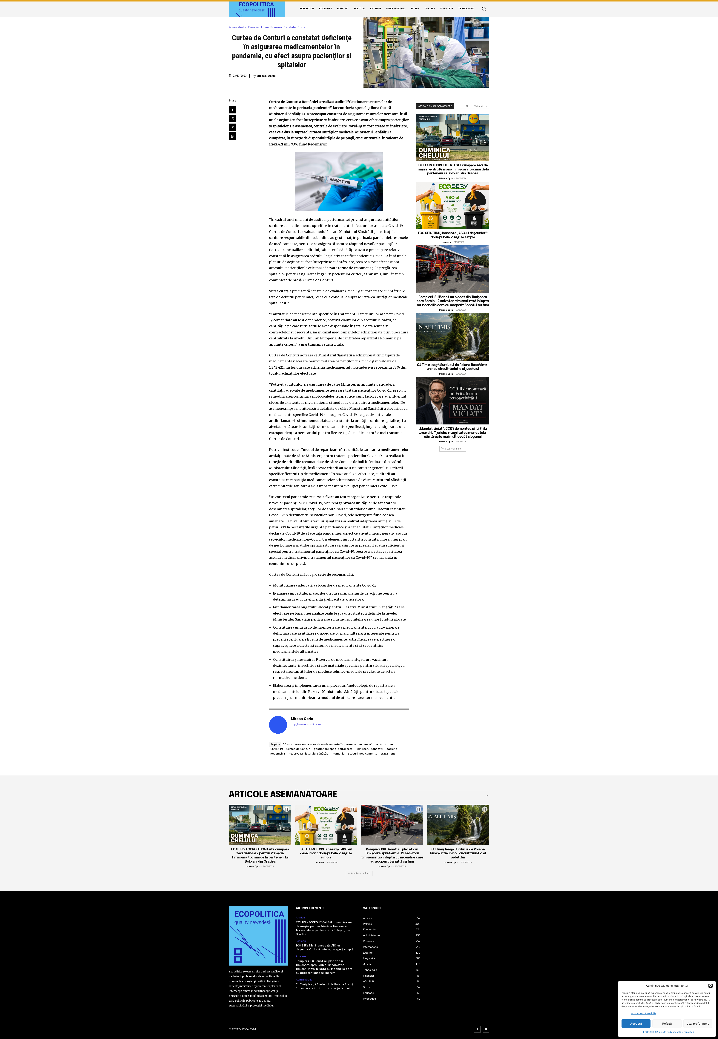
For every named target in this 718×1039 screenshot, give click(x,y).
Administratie (237, 27)
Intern (265, 27)
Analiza (300, 917)
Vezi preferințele (698, 1023)
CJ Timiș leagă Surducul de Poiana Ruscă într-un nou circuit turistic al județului (458, 853)
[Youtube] (486, 1029)
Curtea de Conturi (298, 749)
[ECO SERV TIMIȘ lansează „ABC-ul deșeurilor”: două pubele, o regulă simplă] (452, 205)
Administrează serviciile (643, 1013)
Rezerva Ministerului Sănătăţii (309, 753)
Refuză (667, 1023)
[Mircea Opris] (278, 725)
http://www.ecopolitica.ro (306, 724)
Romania (276, 27)
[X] (232, 118)
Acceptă (636, 1023)
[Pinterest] (232, 127)
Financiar (253, 27)
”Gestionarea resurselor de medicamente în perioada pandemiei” (327, 744)
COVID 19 (276, 749)
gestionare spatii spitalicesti (333, 749)
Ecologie (301, 941)
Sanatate (290, 27)
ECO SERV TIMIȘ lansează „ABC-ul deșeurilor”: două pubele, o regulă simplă (326, 853)
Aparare (301, 956)
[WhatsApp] (232, 136)
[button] (710, 986)
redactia (446, 242)
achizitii (380, 744)
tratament (388, 753)
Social (302, 27)
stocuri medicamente (362, 753)
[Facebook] (232, 109)
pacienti (392, 749)
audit (393, 744)
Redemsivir (277, 753)
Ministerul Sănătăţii (370, 749)
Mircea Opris (266, 76)
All (467, 106)
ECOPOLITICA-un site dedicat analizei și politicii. (669, 1032)
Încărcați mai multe (451, 448)
